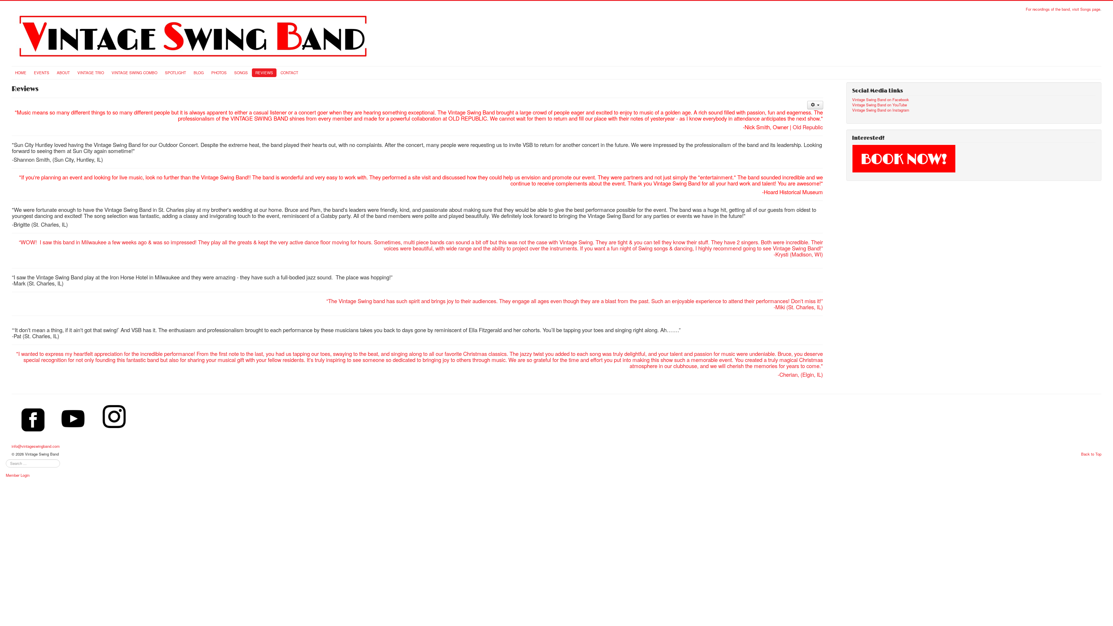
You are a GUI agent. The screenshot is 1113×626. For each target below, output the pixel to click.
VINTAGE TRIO (90, 72)
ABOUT (63, 72)
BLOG (199, 72)
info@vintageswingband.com (36, 446)
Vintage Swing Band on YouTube (879, 105)
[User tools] (815, 105)
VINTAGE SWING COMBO (134, 72)
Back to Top (1091, 454)
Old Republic (808, 127)
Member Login (18, 475)
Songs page (1090, 9)
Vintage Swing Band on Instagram (880, 110)
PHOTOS (219, 72)
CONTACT (289, 72)
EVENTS (41, 72)
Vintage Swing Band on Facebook (880, 99)
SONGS (241, 72)
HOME (20, 72)
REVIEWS (264, 72)
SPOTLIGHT (175, 72)
